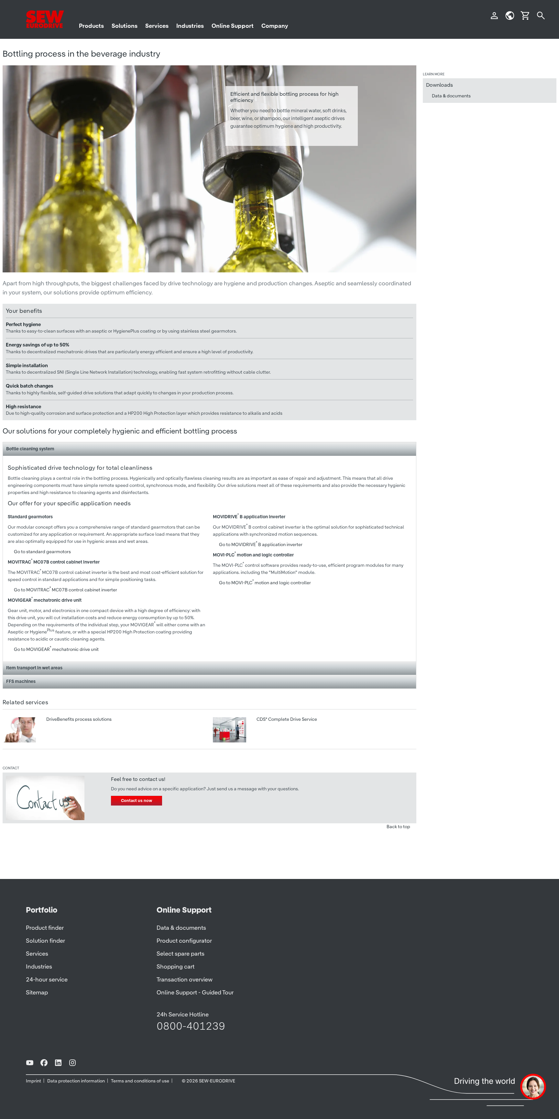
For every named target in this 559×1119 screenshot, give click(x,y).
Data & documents (451, 96)
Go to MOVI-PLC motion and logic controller (265, 582)
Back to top (398, 826)
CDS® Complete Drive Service (286, 719)
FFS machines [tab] (21, 681)
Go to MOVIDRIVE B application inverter (260, 544)
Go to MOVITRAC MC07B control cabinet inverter (65, 590)
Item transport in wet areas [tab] (34, 667)
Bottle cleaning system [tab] (30, 448)
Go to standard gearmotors (42, 551)
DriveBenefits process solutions (78, 719)
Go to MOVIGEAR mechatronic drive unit (56, 649)
